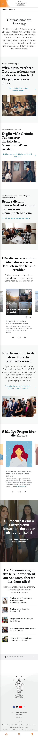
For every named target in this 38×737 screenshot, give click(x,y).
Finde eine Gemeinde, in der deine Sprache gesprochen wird (18, 387)
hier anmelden (21, 487)
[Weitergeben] (26, 317)
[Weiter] (25, 337)
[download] (30, 317)
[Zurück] (13, 337)
